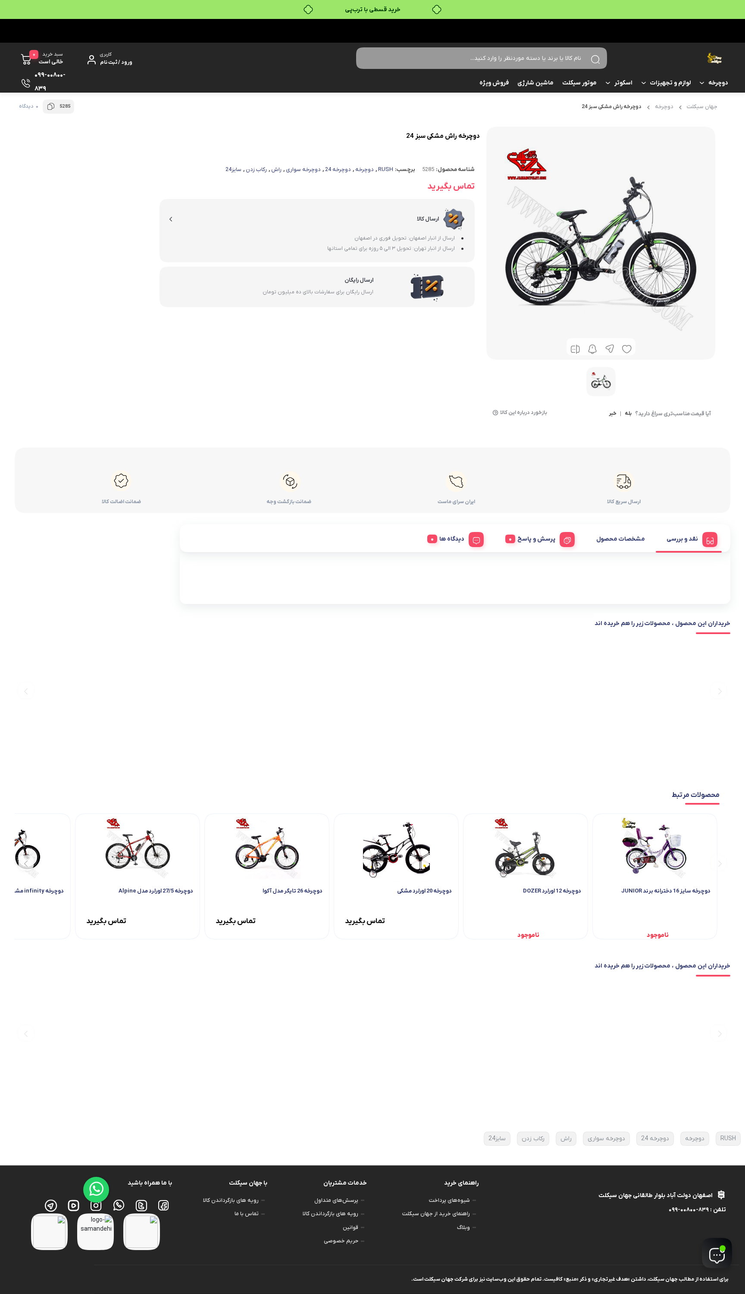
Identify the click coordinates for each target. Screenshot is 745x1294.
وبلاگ (463, 1227)
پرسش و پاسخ (536, 539)
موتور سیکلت (579, 83)
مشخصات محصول (620, 539)
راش (276, 169)
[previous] (718, 690)
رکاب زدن (256, 169)
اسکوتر (623, 83)
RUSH (385, 169)
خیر (613, 414)
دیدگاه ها (451, 539)
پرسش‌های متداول (336, 1200)
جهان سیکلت (702, 106)
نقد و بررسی (682, 539)
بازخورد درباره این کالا (523, 412)
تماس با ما (247, 1213)
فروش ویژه (494, 83)
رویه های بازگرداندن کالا (330, 1213)
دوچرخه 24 (338, 169)
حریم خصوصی (341, 1240)
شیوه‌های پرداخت (449, 1200)
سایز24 (233, 169)
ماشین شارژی (535, 83)
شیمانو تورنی (571, 591)
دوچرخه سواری (303, 169)
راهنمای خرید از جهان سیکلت (436, 1213)
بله (628, 414)
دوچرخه (718, 83)
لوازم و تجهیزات (670, 83)
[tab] (689, 538)
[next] (26, 690)
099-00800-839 (689, 1209)
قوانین (350, 1227)
